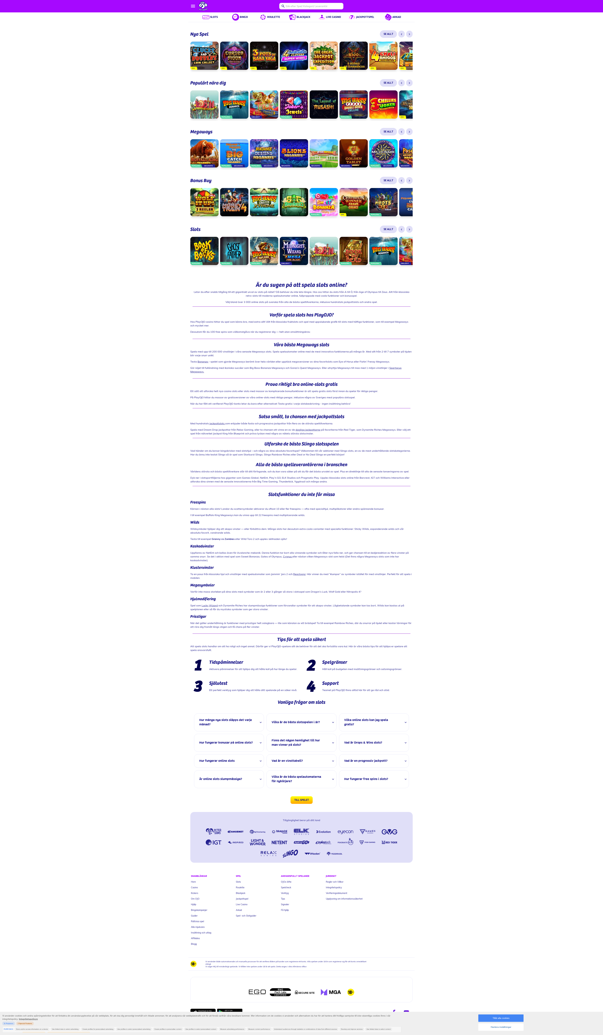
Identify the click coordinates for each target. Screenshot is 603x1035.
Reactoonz (299, 574)
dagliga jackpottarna (308, 429)
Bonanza (203, 361)
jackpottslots (217, 423)
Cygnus (287, 556)
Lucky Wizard (210, 605)
